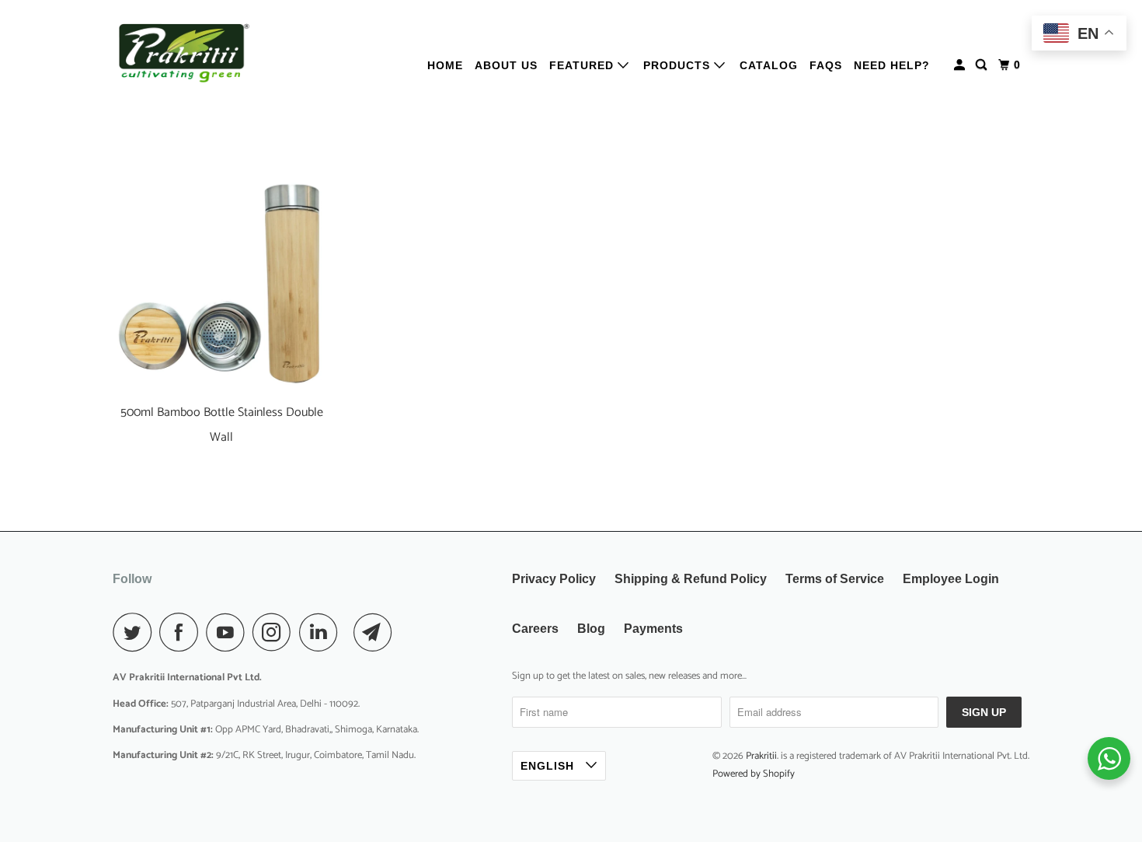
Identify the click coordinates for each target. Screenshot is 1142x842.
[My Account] (961, 65)
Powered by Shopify (753, 774)
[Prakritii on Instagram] (275, 632)
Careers (535, 628)
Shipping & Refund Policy (691, 578)
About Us (506, 65)
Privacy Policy (554, 578)
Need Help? (892, 65)
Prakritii (761, 756)
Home (445, 65)
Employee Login (951, 578)
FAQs (825, 65)
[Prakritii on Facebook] (182, 632)
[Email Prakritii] (376, 632)
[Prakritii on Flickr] (349, 632)
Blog (591, 628)
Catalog (769, 65)
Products (678, 65)
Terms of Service (834, 578)
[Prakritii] (182, 53)
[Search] (983, 65)
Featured (583, 65)
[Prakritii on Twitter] (136, 632)
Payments (653, 628)
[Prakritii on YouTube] (229, 632)
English (549, 766)
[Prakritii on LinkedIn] (322, 632)
